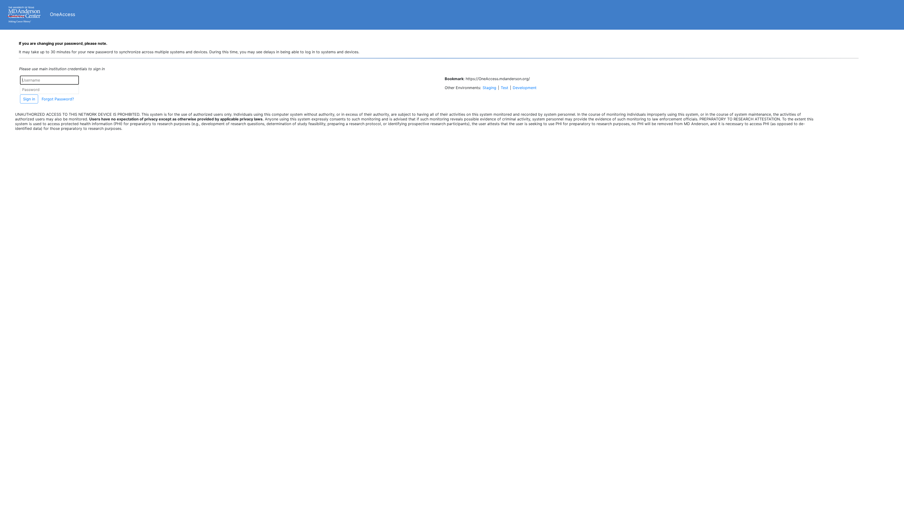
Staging (489, 87)
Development (525, 87)
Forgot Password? (58, 99)
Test (504, 87)
